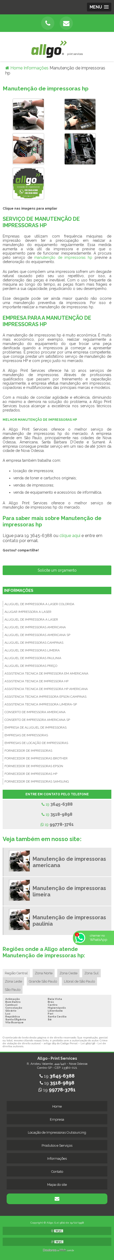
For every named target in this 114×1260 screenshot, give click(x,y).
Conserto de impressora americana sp (37, 720)
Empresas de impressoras (26, 735)
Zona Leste (13, 981)
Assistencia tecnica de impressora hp (36, 681)
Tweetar (12, 557)
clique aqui (69, 535)
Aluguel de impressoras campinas (34, 642)
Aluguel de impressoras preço (31, 666)
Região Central (16, 973)
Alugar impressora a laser (28, 612)
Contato (57, 1172)
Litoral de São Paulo (79, 981)
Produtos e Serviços (57, 1145)
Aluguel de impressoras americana (35, 627)
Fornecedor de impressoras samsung (37, 781)
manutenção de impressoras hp (63, 257)
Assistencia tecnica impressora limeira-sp (41, 704)
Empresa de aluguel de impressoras (36, 727)
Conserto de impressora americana (35, 712)
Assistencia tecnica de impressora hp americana (46, 689)
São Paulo (12, 990)
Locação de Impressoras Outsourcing (57, 1132)
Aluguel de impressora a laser (31, 619)
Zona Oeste (68, 973)
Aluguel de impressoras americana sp (37, 635)
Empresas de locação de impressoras (36, 743)
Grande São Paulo (43, 981)
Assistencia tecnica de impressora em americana (46, 673)
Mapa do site (57, 1185)
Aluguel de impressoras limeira (32, 650)
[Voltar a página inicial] (57, 46)
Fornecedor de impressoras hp (31, 774)
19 (59, 804)
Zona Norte (43, 973)
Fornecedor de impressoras (28, 750)
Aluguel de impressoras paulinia (33, 658)
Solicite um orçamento (57, 570)
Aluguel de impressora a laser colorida (39, 604)
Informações (18, 590)
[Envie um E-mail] (66, 23)
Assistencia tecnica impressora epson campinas (45, 696)
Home (57, 1106)
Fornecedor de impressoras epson (34, 766)
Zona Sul (91, 973)
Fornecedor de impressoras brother (36, 758)
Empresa (57, 1119)
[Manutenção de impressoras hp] (28, 114)
